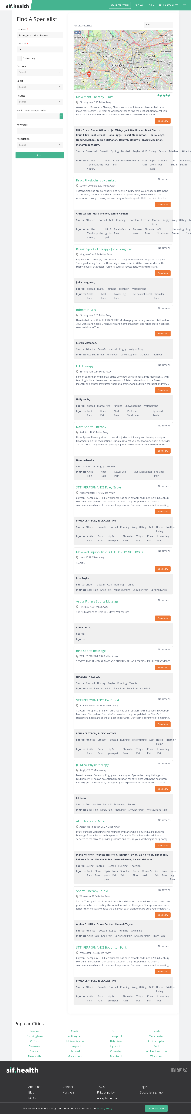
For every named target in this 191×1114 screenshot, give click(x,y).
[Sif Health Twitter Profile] (179, 1070)
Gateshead (75, 1056)
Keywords (22, 124)
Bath (156, 1046)
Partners (68, 1092)
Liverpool (116, 1036)
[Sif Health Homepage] (17, 5)
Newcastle (34, 1056)
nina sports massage (91, 651)
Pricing (138, 5)
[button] (184, 5)
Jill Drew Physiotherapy (92, 765)
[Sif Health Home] (22, 1079)
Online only (29, 58)
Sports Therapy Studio (92, 891)
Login (151, 5)
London (35, 1031)
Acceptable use (107, 1098)
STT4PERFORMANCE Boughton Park (101, 947)
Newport (75, 1046)
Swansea (34, 1046)
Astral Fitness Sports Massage (97, 601)
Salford (75, 1051)
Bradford (116, 1056)
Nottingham (75, 1036)
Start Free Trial (119, 5)
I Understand (156, 1108)
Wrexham (156, 1056)
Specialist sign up (151, 1092)
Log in (144, 1087)
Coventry (116, 1051)
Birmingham (35, 1036)
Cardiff (75, 1031)
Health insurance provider (31, 110)
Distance (21, 43)
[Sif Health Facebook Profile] (173, 1070)
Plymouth (116, 1046)
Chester (35, 1051)
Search (40, 155)
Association (23, 139)
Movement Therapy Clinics (95, 97)
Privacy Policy (104, 1108)
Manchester (156, 1036)
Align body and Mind (90, 821)
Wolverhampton (156, 1051)
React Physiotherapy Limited (96, 180)
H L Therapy (84, 366)
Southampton (156, 1041)
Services (21, 66)
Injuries (21, 95)
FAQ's (32, 1098)
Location (21, 29)
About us (34, 1087)
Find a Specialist (168, 5)
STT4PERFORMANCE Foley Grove (98, 487)
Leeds (156, 1031)
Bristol (115, 1031)
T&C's (101, 1087)
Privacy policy (106, 1092)
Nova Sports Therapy (91, 427)
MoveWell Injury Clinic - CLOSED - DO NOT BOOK (109, 552)
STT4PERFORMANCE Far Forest (97, 700)
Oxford (34, 1041)
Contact (68, 1087)
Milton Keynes (75, 1041)
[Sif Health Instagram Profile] (185, 1070)
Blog (31, 1092)
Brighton (116, 1041)
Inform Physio (86, 310)
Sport (20, 81)
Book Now (163, 120)
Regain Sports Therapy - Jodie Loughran (104, 249)
